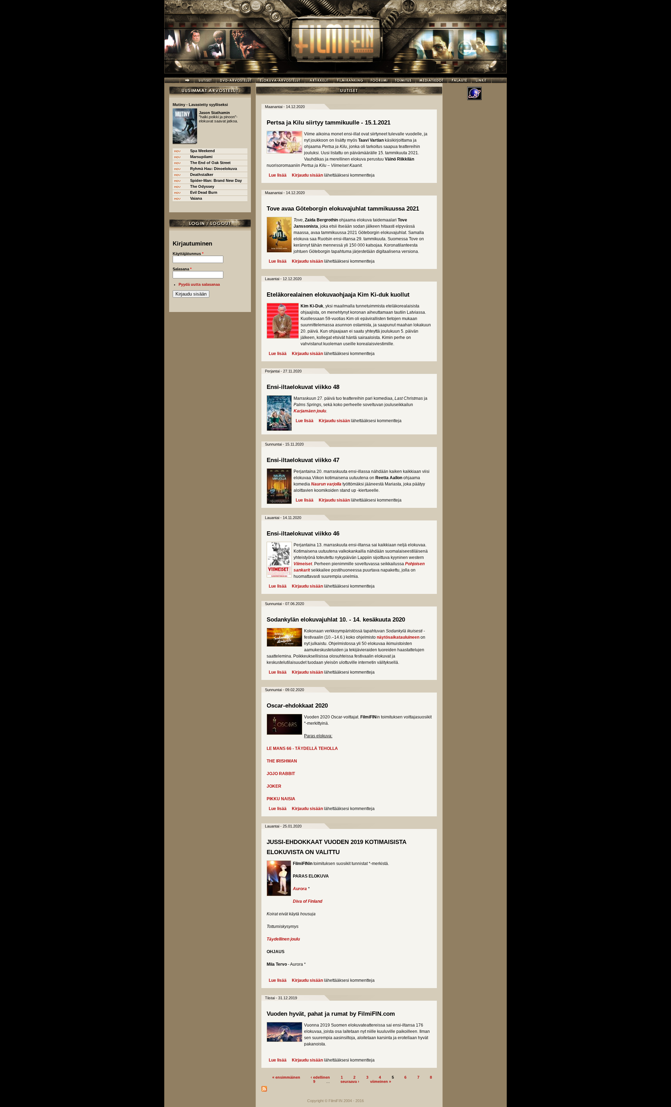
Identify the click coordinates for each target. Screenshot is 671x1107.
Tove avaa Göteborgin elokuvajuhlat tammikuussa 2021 (343, 208)
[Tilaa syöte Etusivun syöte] (264, 1090)
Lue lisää (278, 175)
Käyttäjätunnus (188, 253)
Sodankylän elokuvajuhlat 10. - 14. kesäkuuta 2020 (336, 619)
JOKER (274, 786)
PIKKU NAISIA (281, 798)
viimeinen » (380, 1081)
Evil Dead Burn (203, 192)
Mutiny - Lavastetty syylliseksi (200, 104)
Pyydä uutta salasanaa (199, 284)
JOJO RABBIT (281, 773)
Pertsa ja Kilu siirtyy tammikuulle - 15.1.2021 (328, 122)
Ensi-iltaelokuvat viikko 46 (303, 533)
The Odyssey (202, 186)
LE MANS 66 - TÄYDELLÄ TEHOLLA (302, 748)
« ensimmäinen (286, 1077)
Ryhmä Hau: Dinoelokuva (213, 168)
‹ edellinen (320, 1077)
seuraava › (349, 1081)
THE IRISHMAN (282, 761)
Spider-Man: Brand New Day (216, 180)
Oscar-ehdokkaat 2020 (297, 705)
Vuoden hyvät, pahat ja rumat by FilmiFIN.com (331, 1013)
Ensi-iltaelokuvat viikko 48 (303, 387)
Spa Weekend (202, 151)
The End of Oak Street (210, 163)
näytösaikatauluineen (398, 637)
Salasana (182, 269)
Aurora (300, 888)
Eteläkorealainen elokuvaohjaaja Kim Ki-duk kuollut (338, 294)
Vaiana (196, 198)
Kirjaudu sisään (307, 175)
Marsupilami (201, 157)
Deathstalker (201, 174)
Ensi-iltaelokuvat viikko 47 (303, 460)
